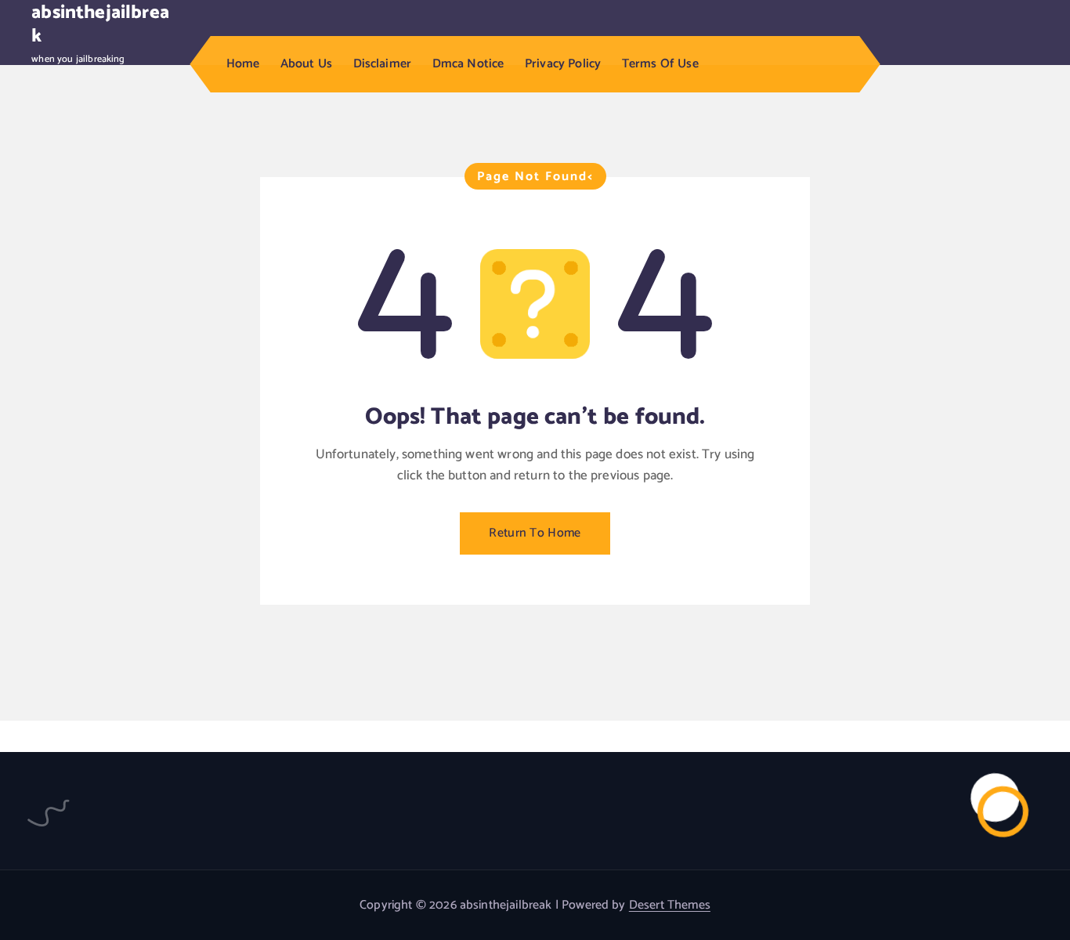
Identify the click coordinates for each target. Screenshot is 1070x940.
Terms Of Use (660, 63)
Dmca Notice (468, 63)
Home (243, 63)
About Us (306, 63)
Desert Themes (669, 905)
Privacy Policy (563, 63)
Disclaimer (382, 63)
